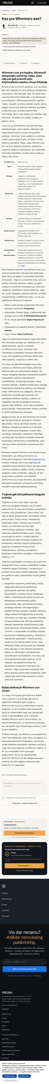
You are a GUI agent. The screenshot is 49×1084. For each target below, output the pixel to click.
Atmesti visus (24, 1076)
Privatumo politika (8, 1047)
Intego (22, 266)
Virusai (4, 1018)
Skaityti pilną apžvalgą (24, 870)
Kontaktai (5, 1058)
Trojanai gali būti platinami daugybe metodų (19, 46)
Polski (4, 905)
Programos (5, 1022)
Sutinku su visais (9, 1076)
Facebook (5, 1009)
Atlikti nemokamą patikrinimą (24, 969)
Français (5, 916)
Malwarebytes (38, 459)
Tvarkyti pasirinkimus (10, 1080)
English (5, 893)
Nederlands (7, 899)
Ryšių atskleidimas (8, 1054)
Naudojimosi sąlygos (9, 1043)
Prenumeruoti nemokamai (24, 833)
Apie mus (5, 1039)
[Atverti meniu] (32, 2)
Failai (13, 10)
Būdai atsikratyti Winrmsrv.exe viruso (17, 50)
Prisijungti (42, 3)
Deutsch (5, 910)
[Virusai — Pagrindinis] (7, 3)
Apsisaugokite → (24, 866)
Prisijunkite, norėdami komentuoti (24, 803)
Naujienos (5, 1030)
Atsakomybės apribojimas (11, 1050)
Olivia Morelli (13, 25)
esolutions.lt (12, 1005)
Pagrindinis (6, 10)
